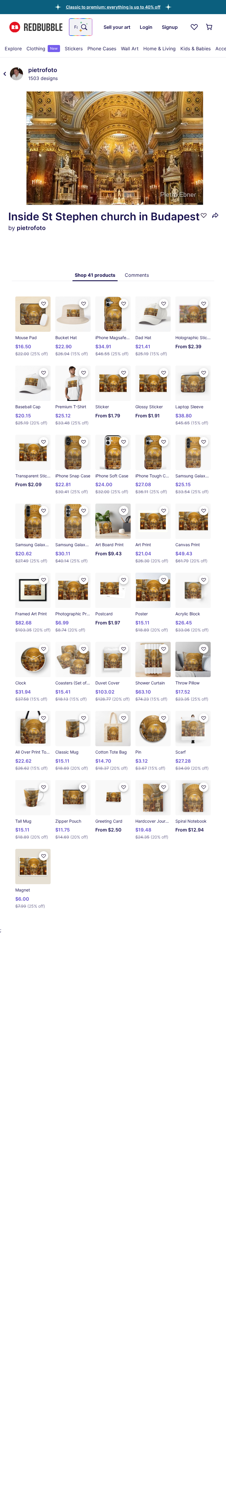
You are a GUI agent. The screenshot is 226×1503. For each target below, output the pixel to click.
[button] (113, 6)
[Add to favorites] (204, 215)
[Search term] (83, 27)
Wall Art (130, 48)
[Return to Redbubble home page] (35, 27)
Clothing (42, 48)
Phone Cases (101, 48)
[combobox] (80, 27)
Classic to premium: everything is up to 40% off (113, 6)
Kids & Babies (195, 48)
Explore (13, 48)
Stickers (74, 48)
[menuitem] (13, 48)
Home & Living (159, 48)
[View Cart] (209, 27)
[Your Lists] (194, 27)
